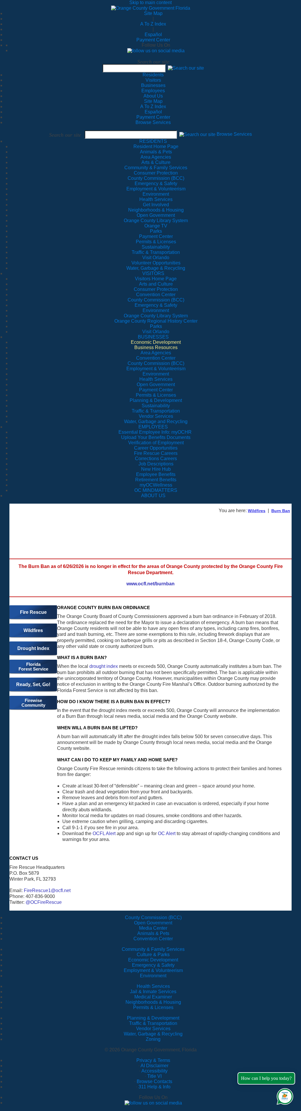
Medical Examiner (153, 996)
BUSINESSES (153, 336)
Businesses (153, 85)
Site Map (153, 13)
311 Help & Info (154, 1086)
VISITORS (153, 273)
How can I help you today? (266, 1078)
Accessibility (154, 1070)
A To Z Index (153, 23)
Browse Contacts (154, 1081)
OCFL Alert (104, 833)
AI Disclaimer (154, 1065)
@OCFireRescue (44, 902)
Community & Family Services (155, 167)
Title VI (154, 1076)
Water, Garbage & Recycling (153, 1033)
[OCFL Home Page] (150, 7)
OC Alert (166, 833)
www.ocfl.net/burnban (150, 583)
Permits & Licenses (153, 1007)
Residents (153, 74)
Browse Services (153, 122)
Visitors (153, 80)
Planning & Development (153, 1018)
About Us (153, 95)
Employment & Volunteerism (153, 970)
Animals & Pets (153, 933)
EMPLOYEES (153, 426)
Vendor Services (153, 1028)
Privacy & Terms (153, 1060)
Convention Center (153, 938)
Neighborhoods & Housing (153, 1002)
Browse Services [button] (234, 134)
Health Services (153, 986)
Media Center (153, 928)
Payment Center (153, 39)
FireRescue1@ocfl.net (47, 890)
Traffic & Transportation (153, 1023)
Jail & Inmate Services (153, 991)
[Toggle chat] (283, 1095)
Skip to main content (150, 2)
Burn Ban (280, 510)
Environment (153, 975)
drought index (103, 666)
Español (153, 34)
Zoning (153, 1039)
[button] (186, 68)
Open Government (153, 922)
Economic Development (153, 959)
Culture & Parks (153, 954)
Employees (153, 90)
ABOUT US (153, 495)
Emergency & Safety (153, 965)
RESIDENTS (153, 141)
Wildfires (256, 510)
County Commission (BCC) (153, 917)
